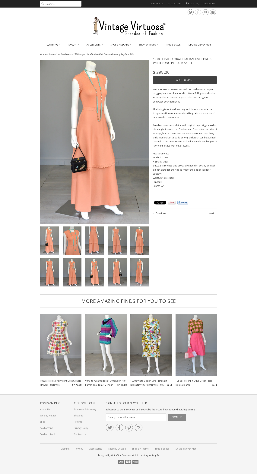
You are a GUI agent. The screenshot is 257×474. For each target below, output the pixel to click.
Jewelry (73, 44)
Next (211, 213)
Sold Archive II (47, 434)
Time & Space (173, 44)
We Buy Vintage (48, 415)
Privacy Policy (81, 428)
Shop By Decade (120, 44)
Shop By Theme (148, 44)
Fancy (182, 202)
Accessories (94, 44)
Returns (78, 421)
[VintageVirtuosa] (128, 26)
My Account (175, 4)
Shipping (78, 415)
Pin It (172, 202)
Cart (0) (194, 4)
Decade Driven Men (200, 44)
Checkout (209, 4)
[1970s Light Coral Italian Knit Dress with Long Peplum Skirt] (49, 241)
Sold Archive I (47, 428)
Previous (161, 213)
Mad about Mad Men (60, 54)
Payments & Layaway (85, 409)
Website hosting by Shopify (145, 455)
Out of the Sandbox (121, 455)
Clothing (53, 44)
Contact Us (157, 4)
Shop (43, 421)
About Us (45, 409)
